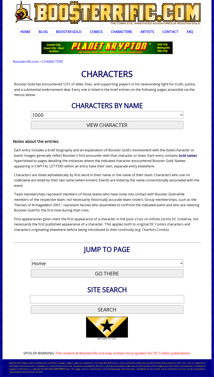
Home (25, 31)
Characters (121, 31)
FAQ (190, 31)
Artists (147, 31)
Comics (96, 31)
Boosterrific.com (25, 61)
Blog (43, 31)
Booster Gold (69, 31)
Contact (170, 31)
